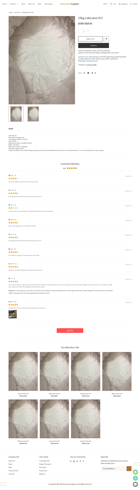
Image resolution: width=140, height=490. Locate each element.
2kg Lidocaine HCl (23, 394)
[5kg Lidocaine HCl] (85, 371)
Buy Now (94, 45)
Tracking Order (44, 461)
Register (42, 474)
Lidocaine (17, 12)
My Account (43, 471)
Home (4, 4)
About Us (31, 4)
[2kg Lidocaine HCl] (23, 371)
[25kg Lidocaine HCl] (42, 60)
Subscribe (104, 457)
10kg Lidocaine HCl (23, 441)
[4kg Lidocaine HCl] (116, 371)
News (23, 4)
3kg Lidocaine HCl (85, 441)
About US (12, 461)
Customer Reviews (70, 164)
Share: (80, 73)
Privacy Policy (13, 471)
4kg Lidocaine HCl (117, 394)
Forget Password (45, 464)
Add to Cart (90, 39)
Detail (11, 128)
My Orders (42, 467)
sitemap (11, 474)
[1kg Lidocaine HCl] (54, 418)
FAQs (39, 4)
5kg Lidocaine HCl (85, 394)
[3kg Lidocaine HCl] (85, 418)
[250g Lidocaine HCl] (54, 371)
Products (13, 4)
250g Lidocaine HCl (54, 394)
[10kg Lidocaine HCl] (23, 418)
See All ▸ (70, 330)
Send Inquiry (48, 4)
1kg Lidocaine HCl (54, 441)
